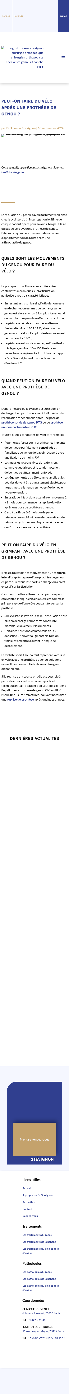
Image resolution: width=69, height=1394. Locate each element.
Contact (63, 15)
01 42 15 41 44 (36, 1320)
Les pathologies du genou (37, 1271)
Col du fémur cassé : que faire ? (32, 834)
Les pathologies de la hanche (39, 1278)
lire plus (11, 810)
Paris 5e (6, 15)
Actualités (28, 1202)
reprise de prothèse (20, 699)
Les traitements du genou (37, 1234)
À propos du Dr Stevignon (37, 1195)
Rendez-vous (30, 1215)
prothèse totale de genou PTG (21, 422)
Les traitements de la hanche (39, 1241)
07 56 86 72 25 (36, 1338)
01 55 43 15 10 (56, 1338)
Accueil (26, 1188)
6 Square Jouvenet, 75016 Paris (41, 1313)
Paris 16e (18, 15)
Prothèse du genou (13, 172)
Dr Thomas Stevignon (21, 128)
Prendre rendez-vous (34, 1139)
